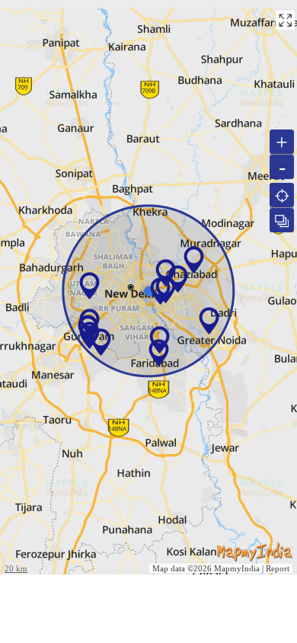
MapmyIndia (237, 568)
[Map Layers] (282, 220)
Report (277, 568)
